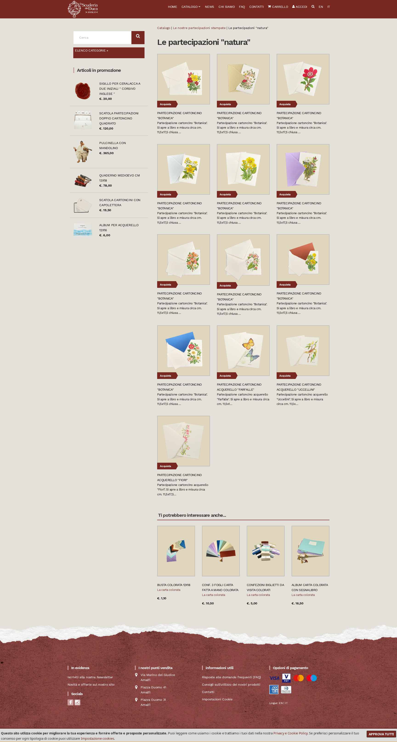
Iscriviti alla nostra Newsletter (90, 677)
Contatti (256, 7)
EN (321, 7)
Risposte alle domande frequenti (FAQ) (231, 677)
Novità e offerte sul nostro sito (91, 684)
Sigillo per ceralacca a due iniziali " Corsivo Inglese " (119, 88)
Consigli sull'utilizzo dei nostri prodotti (231, 684)
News (209, 7)
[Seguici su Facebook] (71, 704)
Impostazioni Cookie (217, 699)
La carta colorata (168, 590)
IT (328, 7)
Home (172, 7)
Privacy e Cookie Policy (290, 733)
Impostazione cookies (97, 738)
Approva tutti (381, 734)
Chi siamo (226, 7)
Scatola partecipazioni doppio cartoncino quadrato (119, 118)
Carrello (279, 7)
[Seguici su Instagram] (77, 704)
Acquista (165, 104)
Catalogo (189, 7)
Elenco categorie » (91, 50)
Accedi (301, 7)
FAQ (242, 7)
